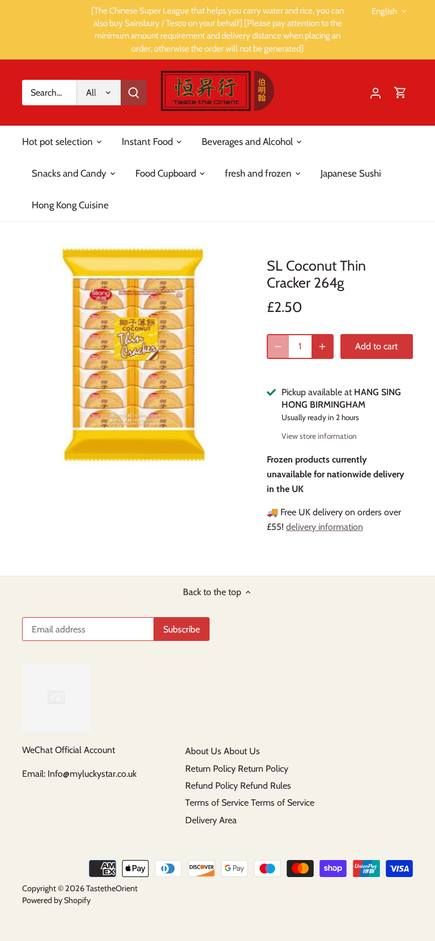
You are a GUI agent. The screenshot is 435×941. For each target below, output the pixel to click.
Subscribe (357, 865)
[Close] (396, 754)
